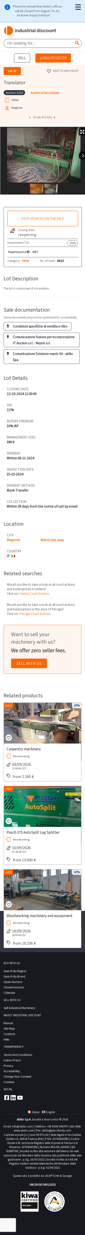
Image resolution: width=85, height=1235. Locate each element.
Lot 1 (8, 705)
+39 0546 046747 (57, 1126)
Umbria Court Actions (34, 593)
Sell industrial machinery (19, 1008)
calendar (9, 993)
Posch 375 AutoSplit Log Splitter (33, 832)
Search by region (15, 971)
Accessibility (12, 1071)
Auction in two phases (45, 93)
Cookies (9, 1082)
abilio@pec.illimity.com (56, 1130)
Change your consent (17, 1076)
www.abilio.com (24, 1130)
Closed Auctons (14, 987)
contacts (9, 1034)
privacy (8, 1066)
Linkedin (13, 1097)
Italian (36, 1112)
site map (9, 1028)
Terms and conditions (18, 1055)
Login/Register (53, 57)
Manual (8, 1023)
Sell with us (29, 663)
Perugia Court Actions (34, 613)
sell (22, 57)
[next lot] (55, 117)
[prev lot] (30, 117)
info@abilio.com (22, 1126)
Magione (13, 539)
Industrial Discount (30, 31)
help (7, 1039)
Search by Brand (14, 976)
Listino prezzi (12, 1060)
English (50, 1112)
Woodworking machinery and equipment (40, 915)
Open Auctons (13, 982)
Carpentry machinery (24, 748)
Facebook (6, 1097)
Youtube (20, 1097)
